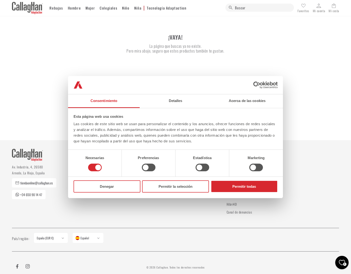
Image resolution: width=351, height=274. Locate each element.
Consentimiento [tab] (103, 101)
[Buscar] (230, 8)
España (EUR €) (45, 238)
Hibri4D (232, 204)
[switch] (148, 167)
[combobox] (259, 8)
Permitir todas (244, 186)
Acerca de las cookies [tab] (247, 101)
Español (84, 238)
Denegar (107, 186)
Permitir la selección (175, 186)
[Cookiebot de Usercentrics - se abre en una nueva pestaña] (257, 85)
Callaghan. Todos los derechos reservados (180, 267)
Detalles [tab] (175, 101)
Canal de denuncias (239, 212)
